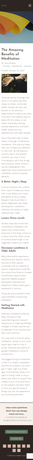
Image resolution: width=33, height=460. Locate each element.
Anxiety (6, 66)
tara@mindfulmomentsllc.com (17, 420)
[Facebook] (14, 446)
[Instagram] (19, 446)
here (21, 414)
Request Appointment (16, 432)
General (27, 66)
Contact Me (16, 439)
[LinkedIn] (23, 446)
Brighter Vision (21, 455)
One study (6, 272)
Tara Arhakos (10, 63)
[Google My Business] (19, 450)
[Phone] (9, 446)
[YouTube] (28, 446)
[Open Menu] (30, 5)
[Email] (4, 446)
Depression (17, 66)
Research (5, 200)
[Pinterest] (14, 450)
